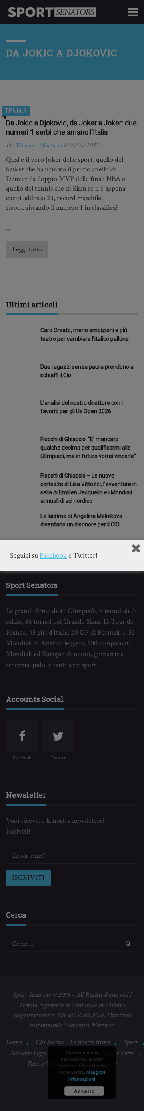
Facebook (53, 555)
